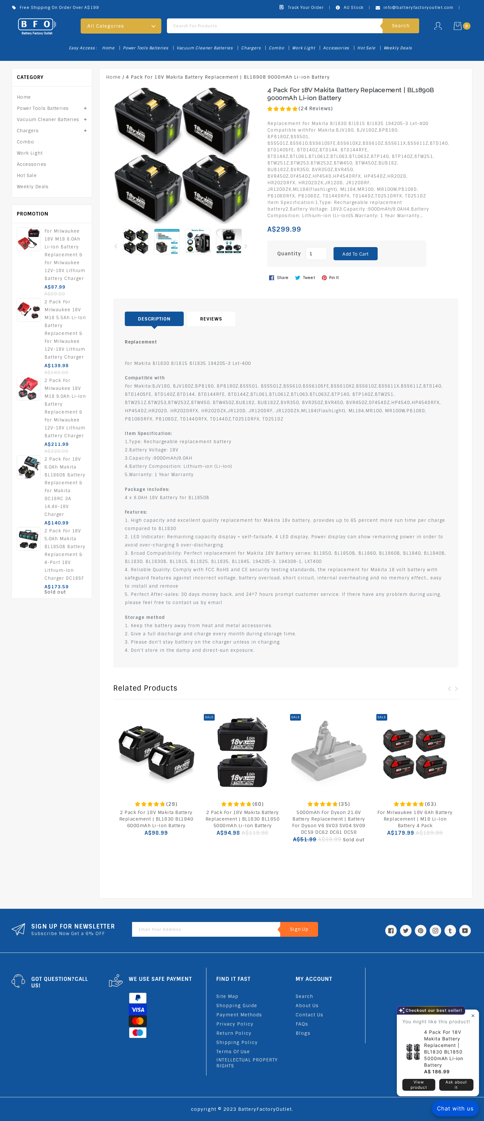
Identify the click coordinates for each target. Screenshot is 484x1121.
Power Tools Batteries (145, 48)
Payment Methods (239, 1015)
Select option (329, 854)
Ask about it (456, 1085)
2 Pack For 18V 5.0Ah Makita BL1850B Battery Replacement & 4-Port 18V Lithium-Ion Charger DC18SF (64, 554)
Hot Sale (366, 48)
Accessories (336, 48)
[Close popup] (473, 1015)
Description (154, 319)
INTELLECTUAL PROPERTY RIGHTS (247, 1063)
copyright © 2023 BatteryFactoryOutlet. (242, 1109)
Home (108, 48)
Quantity (289, 253)
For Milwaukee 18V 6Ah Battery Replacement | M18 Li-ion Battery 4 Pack (415, 818)
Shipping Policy (237, 1042)
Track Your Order (306, 7)
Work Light (303, 48)
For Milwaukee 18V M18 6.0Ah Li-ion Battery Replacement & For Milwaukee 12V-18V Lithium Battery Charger (64, 254)
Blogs (303, 1033)
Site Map (227, 996)
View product (419, 1085)
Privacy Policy (235, 1024)
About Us (307, 1005)
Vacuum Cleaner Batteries (204, 48)
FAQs (302, 1024)
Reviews (211, 319)
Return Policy (234, 1033)
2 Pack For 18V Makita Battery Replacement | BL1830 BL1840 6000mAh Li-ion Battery (156, 818)
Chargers (250, 48)
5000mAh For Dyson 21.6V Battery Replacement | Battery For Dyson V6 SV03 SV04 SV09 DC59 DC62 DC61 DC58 (328, 822)
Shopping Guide (236, 1005)
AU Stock (353, 7)
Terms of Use (233, 1052)
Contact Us (309, 1015)
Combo (276, 48)
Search (304, 996)
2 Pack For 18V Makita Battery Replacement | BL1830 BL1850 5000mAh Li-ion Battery (242, 818)
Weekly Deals (398, 48)
